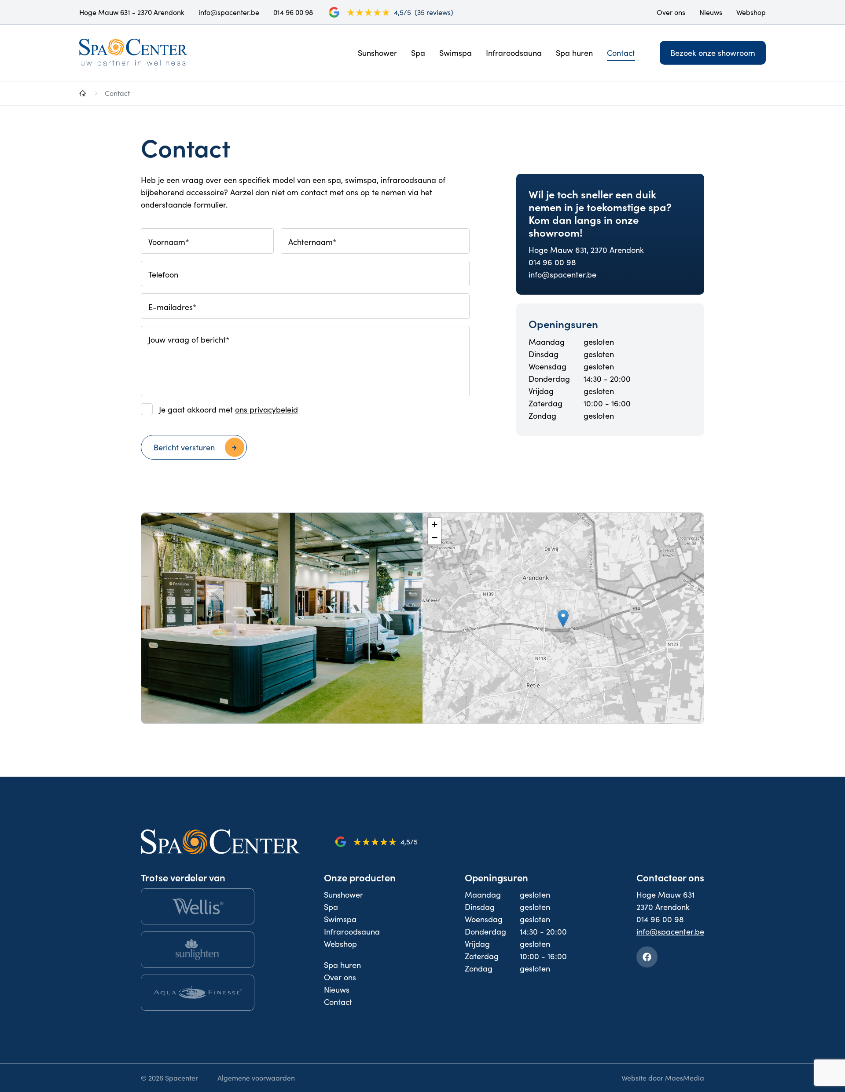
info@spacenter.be (228, 12)
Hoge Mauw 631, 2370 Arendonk (586, 250)
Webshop (751, 12)
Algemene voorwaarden (256, 1077)
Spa (418, 52)
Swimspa (455, 52)
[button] (563, 619)
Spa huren (574, 52)
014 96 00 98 (293, 12)
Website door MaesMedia (662, 1077)
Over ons (671, 12)
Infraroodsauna (514, 52)
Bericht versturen (184, 447)
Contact (621, 52)
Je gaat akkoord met (228, 409)
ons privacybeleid (266, 409)
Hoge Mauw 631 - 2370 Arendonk (131, 12)
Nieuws (710, 12)
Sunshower (377, 52)
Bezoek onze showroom (712, 52)
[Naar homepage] (82, 93)
